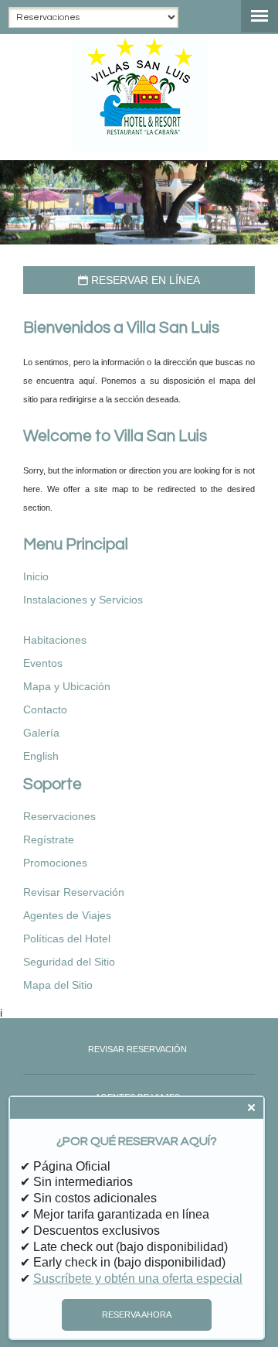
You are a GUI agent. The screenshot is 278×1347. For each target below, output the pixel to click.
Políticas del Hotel (66, 938)
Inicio (36, 576)
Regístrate (48, 839)
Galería (41, 732)
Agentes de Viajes (67, 915)
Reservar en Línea (139, 280)
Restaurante (73, 616)
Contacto (45, 709)
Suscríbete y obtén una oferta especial (137, 1278)
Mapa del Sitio (58, 985)
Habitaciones (54, 640)
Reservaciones (59, 816)
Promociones (55, 862)
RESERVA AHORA (136, 1314)
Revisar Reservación (73, 892)
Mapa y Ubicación (66, 686)
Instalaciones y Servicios (83, 599)
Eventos (43, 663)
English (41, 756)
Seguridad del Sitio (69, 962)
